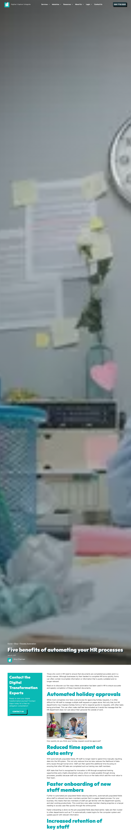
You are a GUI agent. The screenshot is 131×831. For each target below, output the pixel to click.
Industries (55, 4)
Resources (67, 4)
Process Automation (28, 643)
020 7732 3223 (120, 4)
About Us (78, 4)
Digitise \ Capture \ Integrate (21, 4)
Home (10, 643)
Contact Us (98, 4)
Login (88, 4)
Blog (16, 643)
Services (44, 4)
